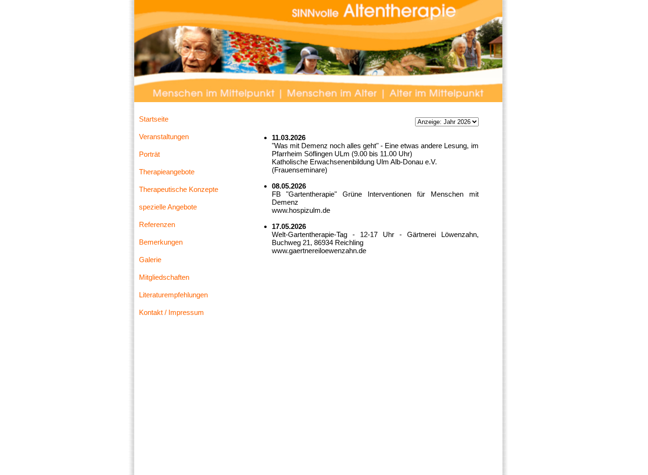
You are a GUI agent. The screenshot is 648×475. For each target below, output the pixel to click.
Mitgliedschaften (164, 277)
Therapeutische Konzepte (178, 189)
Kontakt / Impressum (171, 312)
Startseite (153, 119)
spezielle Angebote (168, 207)
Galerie (150, 260)
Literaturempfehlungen (173, 295)
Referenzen (157, 224)
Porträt (149, 154)
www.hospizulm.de (301, 210)
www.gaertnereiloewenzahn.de (319, 251)
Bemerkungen (161, 242)
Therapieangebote (166, 172)
